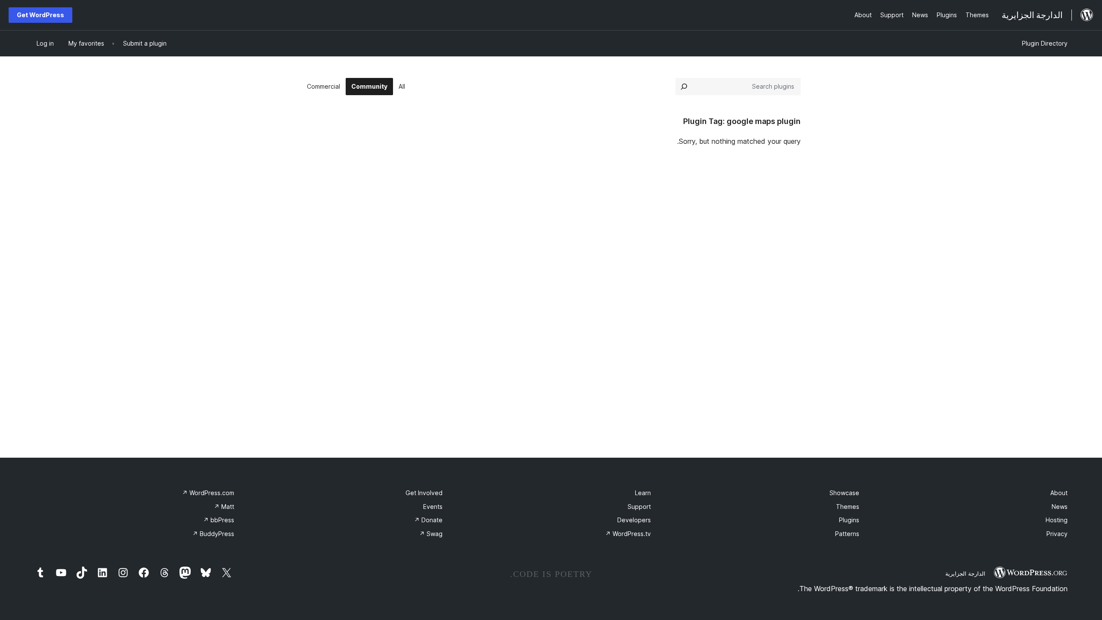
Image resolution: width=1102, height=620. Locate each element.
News (1060, 506)
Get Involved (424, 492)
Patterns (847, 533)
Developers (634, 520)
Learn (643, 492)
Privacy (1057, 533)
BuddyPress (213, 533)
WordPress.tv (628, 533)
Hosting (1057, 520)
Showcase (844, 492)
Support (639, 506)
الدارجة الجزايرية (965, 573)
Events (433, 506)
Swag (431, 533)
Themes (847, 506)
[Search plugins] (684, 86)
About (1059, 492)
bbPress (218, 520)
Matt (224, 506)
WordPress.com (208, 492)
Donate (428, 520)
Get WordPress (40, 15)
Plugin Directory (1045, 43)
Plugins (849, 520)
